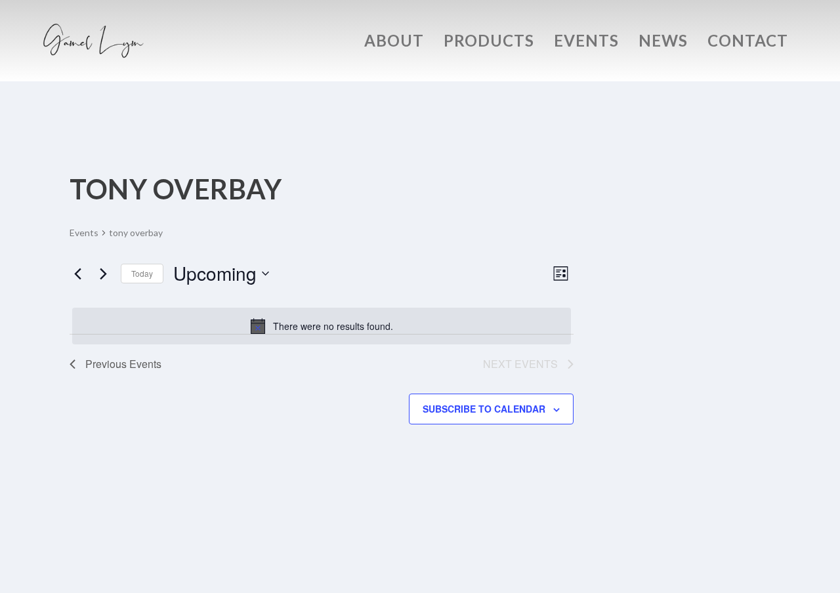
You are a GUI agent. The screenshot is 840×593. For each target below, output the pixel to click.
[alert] (321, 326)
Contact (747, 42)
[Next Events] (103, 273)
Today (142, 273)
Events (586, 42)
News (663, 42)
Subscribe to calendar (484, 408)
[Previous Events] (77, 273)
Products (489, 42)
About (394, 42)
